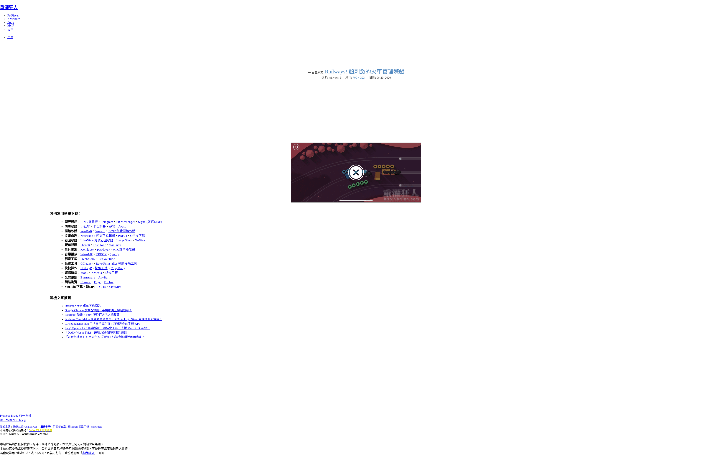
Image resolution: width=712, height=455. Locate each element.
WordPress (96, 426)
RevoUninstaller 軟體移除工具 (116, 263)
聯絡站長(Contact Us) (25, 426)
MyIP (10, 25)
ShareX (85, 245)
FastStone (99, 245)
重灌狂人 (9, 7)
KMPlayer (13, 18)
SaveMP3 (115, 287)
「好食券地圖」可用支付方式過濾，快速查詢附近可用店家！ (105, 337)
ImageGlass (124, 240)
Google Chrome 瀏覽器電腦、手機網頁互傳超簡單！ (98, 310)
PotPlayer (13, 15)
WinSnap (115, 245)
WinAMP (86, 254)
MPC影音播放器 (124, 249)
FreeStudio (87, 259)
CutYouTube (106, 259)
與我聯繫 (88, 453)
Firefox (108, 282)
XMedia (96, 273)
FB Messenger (125, 222)
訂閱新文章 (59, 426)
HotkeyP (86, 268)
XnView (140, 240)
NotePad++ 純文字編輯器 (97, 236)
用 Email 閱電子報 (78, 426)
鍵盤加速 (101, 268)
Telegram (107, 222)
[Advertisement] (356, 109)
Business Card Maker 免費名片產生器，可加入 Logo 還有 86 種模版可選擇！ (113, 319)
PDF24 (122, 236)
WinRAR (86, 231)
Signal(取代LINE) (150, 222)
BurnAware (87, 277)
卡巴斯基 (99, 226)
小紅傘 (85, 226)
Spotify (114, 254)
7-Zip (10, 22)
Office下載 (137, 236)
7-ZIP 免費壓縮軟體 (121, 231)
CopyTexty (118, 268)
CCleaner (86, 263)
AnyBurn (104, 277)
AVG (112, 226)
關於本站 (5, 426)
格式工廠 (111, 273)
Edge (97, 282)
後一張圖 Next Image (13, 420)
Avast (122, 226)
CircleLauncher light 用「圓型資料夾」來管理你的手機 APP (102, 323)
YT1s (102, 287)
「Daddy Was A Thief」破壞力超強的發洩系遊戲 (96, 332)
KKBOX (101, 254)
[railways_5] (356, 201)
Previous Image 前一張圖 (15, 415)
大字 (10, 29)
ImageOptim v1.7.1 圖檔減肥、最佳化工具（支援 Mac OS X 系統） (107, 328)
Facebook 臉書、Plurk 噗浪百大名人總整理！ (94, 314)
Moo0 (84, 273)
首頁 (10, 37)
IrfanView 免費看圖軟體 (96, 240)
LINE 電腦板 (89, 222)
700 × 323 (358, 77)
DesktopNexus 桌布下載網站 (83, 305)
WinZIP (100, 231)
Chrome (85, 282)
